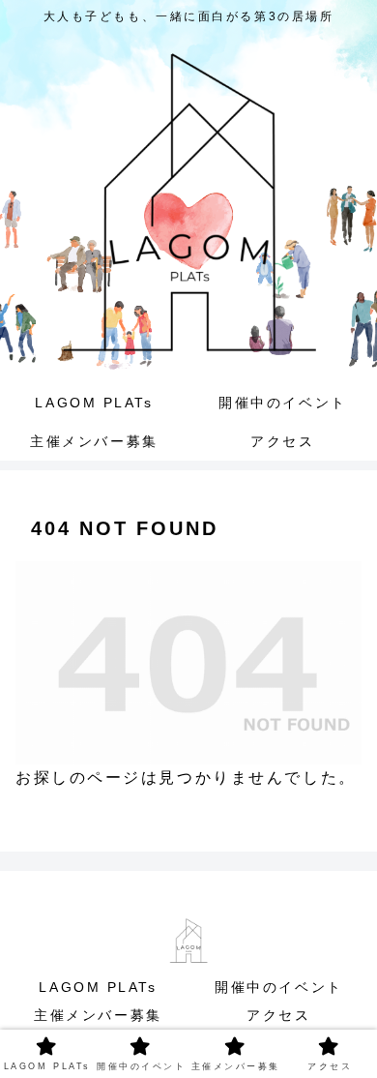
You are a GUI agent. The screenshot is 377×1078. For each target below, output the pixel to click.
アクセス (278, 1015)
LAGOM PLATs (106, 987)
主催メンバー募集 (97, 1015)
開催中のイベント (278, 987)
